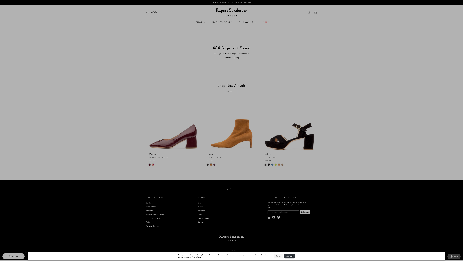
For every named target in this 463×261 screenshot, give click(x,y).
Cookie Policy (196, 257)
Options (278, 256)
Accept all (289, 256)
